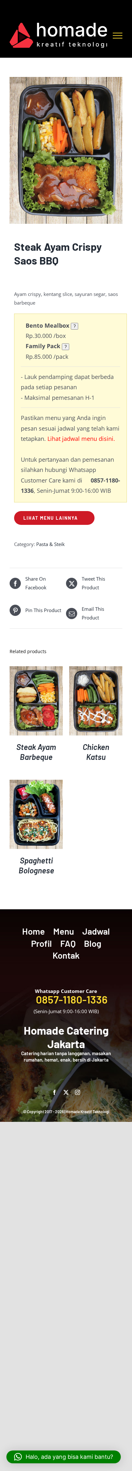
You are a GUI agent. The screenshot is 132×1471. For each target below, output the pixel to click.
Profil (41, 943)
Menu (63, 931)
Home (33, 931)
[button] (63, 1456)
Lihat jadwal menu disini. (81, 438)
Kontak (66, 955)
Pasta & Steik (50, 544)
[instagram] (77, 1092)
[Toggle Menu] (118, 35)
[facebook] (54, 1092)
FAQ (68, 943)
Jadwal (96, 931)
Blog (92, 943)
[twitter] (66, 1092)
